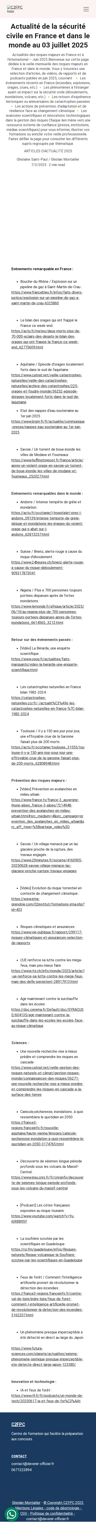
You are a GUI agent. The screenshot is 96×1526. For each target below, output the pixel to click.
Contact (19, 1456)
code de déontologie (62, 1508)
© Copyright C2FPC (59, 1503)
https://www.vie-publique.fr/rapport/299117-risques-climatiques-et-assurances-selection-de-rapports (47, 937)
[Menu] (86, 9)
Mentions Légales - (30, 1508)
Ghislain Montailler (26, 1503)
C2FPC (18, 1424)
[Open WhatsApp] (11, 1514)
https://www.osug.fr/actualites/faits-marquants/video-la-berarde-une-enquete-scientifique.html (44, 664)
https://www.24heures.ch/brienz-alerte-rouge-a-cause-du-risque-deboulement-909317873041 (47, 567)
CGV (23, 1513)
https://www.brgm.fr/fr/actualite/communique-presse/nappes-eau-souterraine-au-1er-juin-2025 (48, 426)
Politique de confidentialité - (52, 1513)
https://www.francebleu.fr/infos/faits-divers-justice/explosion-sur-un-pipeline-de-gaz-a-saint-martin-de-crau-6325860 (47, 297)
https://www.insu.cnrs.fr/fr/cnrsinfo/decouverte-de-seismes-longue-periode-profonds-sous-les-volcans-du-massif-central (47, 1182)
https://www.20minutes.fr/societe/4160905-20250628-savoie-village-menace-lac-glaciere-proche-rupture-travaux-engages (46, 865)
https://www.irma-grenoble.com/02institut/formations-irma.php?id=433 (48, 904)
